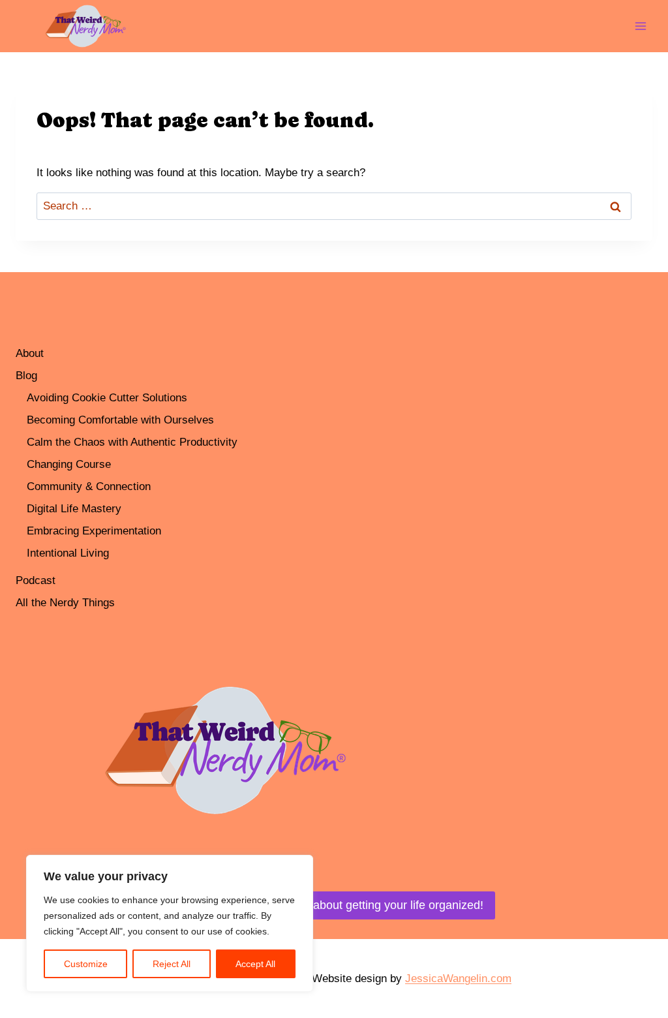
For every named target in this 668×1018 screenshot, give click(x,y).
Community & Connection (89, 486)
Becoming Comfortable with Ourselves (120, 420)
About (30, 353)
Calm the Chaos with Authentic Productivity (132, 442)
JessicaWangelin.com (458, 978)
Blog (26, 375)
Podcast (35, 580)
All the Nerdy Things (65, 602)
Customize (86, 964)
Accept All (255, 964)
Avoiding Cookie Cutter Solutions (107, 398)
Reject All (171, 964)
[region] (169, 923)
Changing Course (69, 464)
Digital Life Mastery (74, 508)
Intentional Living (68, 553)
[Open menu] (640, 26)
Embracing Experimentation (94, 531)
